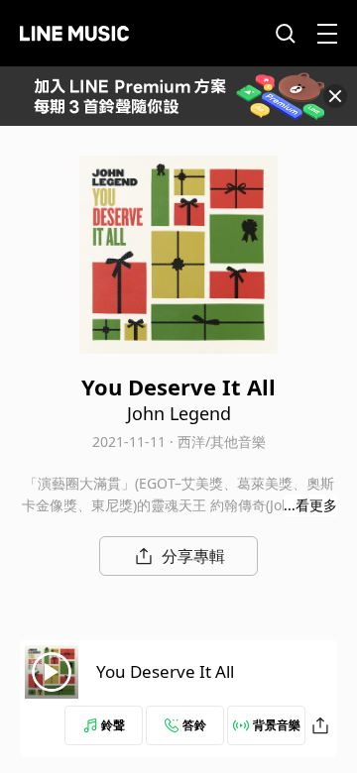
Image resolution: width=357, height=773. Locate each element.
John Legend (179, 413)
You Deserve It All (165, 671)
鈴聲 (113, 725)
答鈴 (194, 725)
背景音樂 (276, 725)
